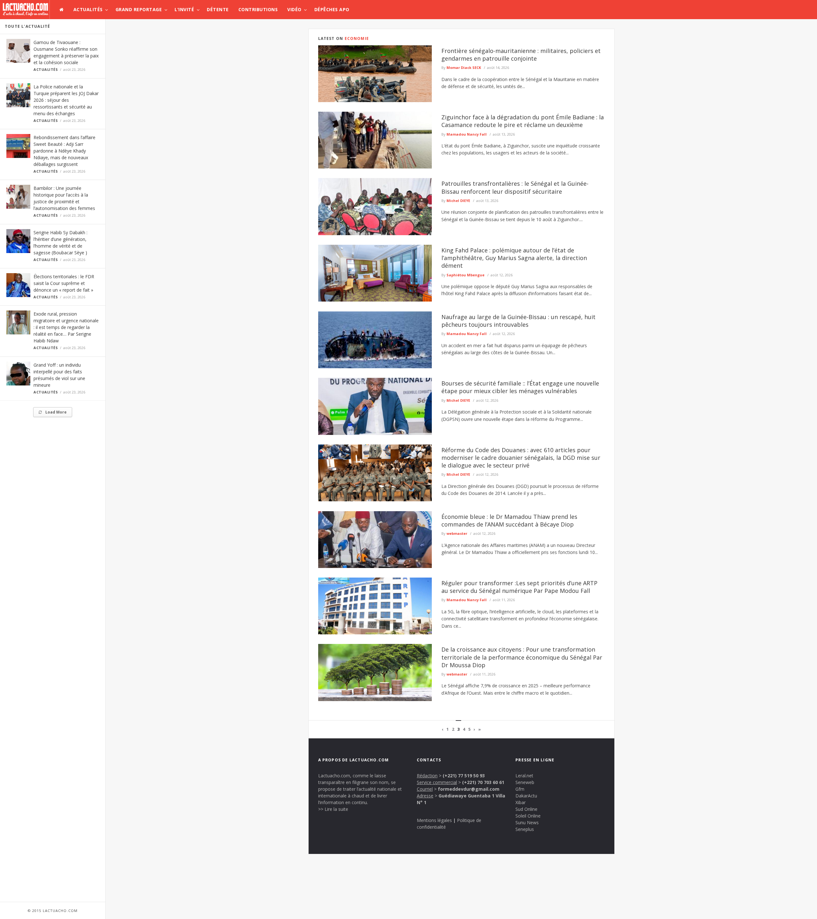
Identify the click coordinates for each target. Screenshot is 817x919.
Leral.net (524, 776)
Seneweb (524, 782)
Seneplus (524, 829)
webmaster (456, 533)
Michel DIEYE (458, 200)
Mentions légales (434, 820)
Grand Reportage (139, 9)
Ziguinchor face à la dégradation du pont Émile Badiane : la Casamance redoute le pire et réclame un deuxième (522, 121)
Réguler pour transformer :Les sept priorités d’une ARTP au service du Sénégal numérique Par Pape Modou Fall (519, 586)
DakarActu (526, 796)
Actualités (88, 9)
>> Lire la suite (333, 809)
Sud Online (526, 809)
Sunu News (527, 822)
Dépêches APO (331, 9)
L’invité (184, 9)
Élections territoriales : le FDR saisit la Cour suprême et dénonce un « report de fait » (64, 283)
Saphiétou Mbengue (465, 275)
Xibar (520, 802)
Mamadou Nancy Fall (466, 134)
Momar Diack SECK (463, 67)
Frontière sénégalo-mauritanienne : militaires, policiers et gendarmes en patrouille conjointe (521, 54)
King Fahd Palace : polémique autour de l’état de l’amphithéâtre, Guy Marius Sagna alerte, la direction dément (514, 258)
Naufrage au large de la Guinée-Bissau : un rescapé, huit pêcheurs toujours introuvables (518, 320)
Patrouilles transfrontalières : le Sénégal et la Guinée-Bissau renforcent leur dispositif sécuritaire (514, 187)
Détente (218, 9)
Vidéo (294, 9)
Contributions (258, 9)
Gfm (519, 789)
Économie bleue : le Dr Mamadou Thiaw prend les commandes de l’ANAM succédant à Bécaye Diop (509, 520)
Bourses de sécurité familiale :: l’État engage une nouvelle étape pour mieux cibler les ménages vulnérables (520, 387)
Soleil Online (528, 816)
